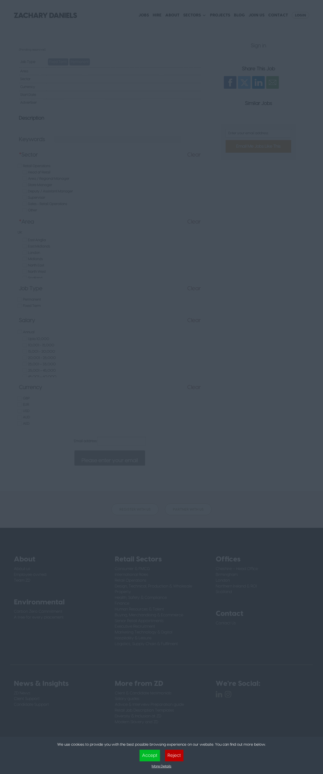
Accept (149, 755)
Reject (174, 755)
